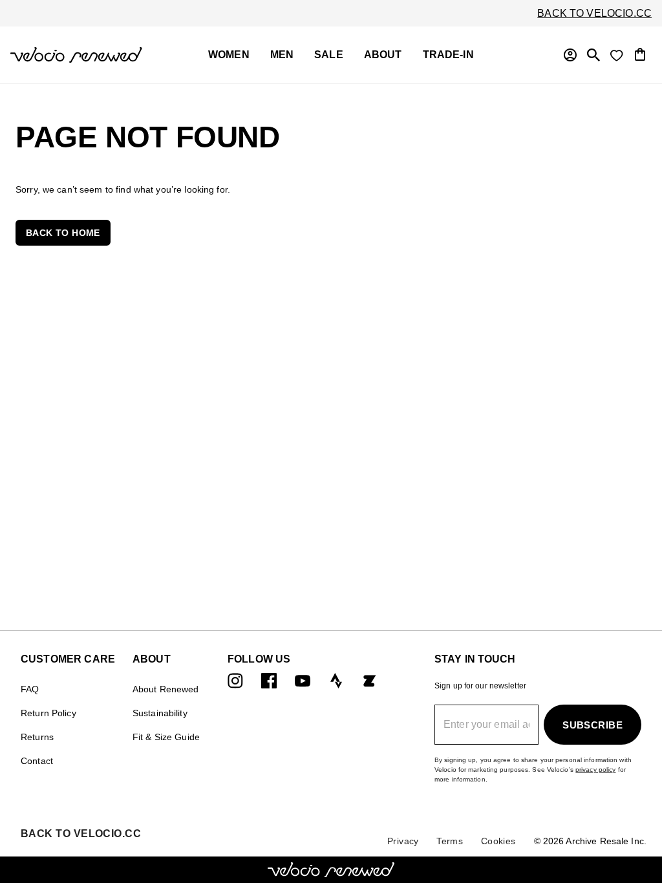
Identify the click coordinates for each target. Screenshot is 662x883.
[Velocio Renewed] (76, 55)
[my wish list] (616, 55)
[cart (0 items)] (640, 53)
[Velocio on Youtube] (302, 680)
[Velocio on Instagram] (235, 680)
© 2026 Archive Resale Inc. (590, 841)
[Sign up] (570, 55)
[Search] (593, 55)
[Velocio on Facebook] (269, 680)
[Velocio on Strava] (336, 680)
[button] (63, 233)
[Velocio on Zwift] (370, 680)
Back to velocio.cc (594, 13)
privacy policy (595, 769)
